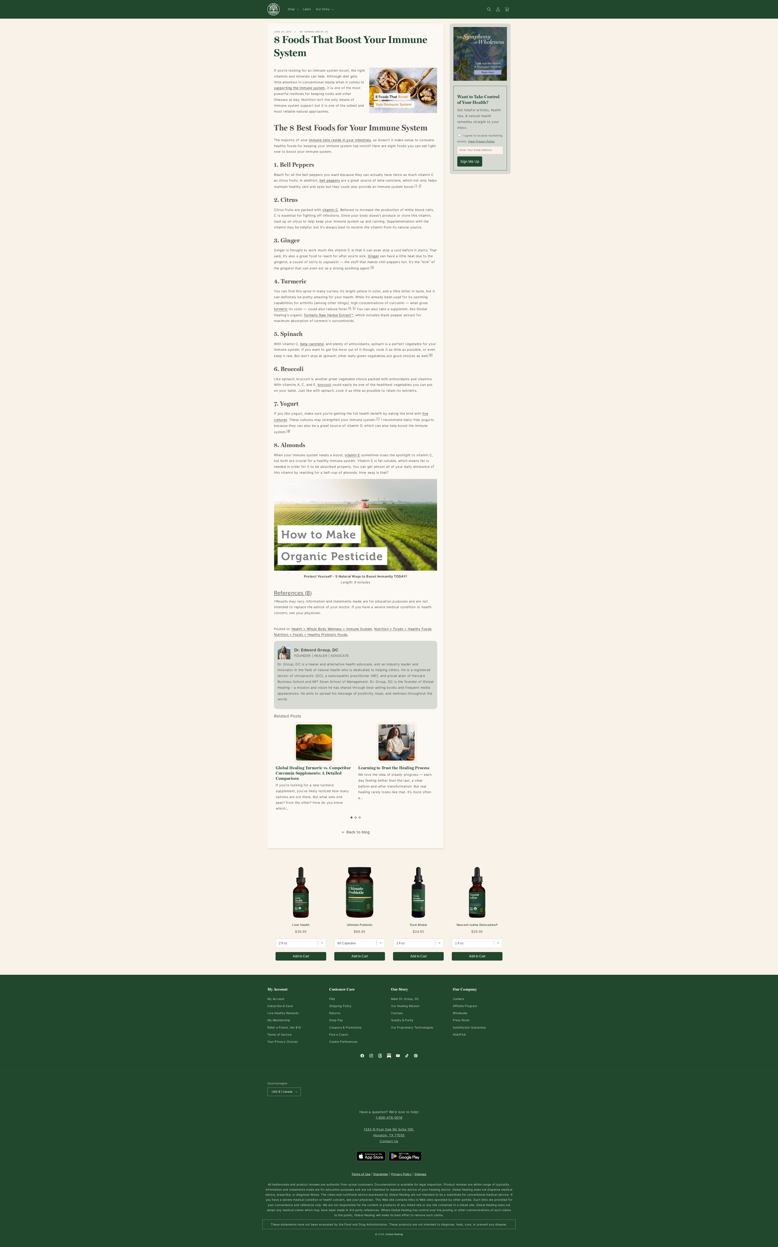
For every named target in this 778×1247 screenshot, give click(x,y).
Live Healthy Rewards (283, 1013)
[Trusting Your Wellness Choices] (396, 742)
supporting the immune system (299, 88)
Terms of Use (361, 1174)
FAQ (332, 999)
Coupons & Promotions (345, 1027)
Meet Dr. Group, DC (405, 999)
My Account (275, 999)
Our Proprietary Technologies (412, 1027)
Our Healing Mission (405, 1006)
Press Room (461, 1020)
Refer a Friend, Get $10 (284, 1027)
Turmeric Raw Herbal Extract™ (328, 315)
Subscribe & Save (280, 1006)
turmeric (281, 309)
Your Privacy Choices (282, 1041)
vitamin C (330, 210)
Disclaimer (380, 1174)
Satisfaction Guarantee (469, 1027)
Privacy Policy (401, 1174)
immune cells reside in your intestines (340, 140)
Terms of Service (279, 1034)
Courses (397, 1013)
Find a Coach (338, 1034)
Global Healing (394, 1234)
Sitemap (420, 1174)
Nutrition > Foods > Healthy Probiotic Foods (310, 635)
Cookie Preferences (343, 1041)
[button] (292, 9)
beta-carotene (312, 344)
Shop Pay (336, 1020)
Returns (334, 1013)
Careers (458, 999)
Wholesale (460, 1013)
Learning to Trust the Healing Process (311, 767)
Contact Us (389, 1141)
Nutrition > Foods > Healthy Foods (403, 629)
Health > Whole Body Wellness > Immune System (332, 629)
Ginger (373, 256)
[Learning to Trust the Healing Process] (313, 742)
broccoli (324, 385)
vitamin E (352, 455)
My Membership (278, 1020)
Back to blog (358, 832)
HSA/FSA (459, 1034)
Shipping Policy (340, 1006)
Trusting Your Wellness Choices (387, 767)
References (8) (293, 592)
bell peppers (330, 180)
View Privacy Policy (481, 141)
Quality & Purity (402, 1020)
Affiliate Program (465, 1006)
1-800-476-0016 (389, 1118)
